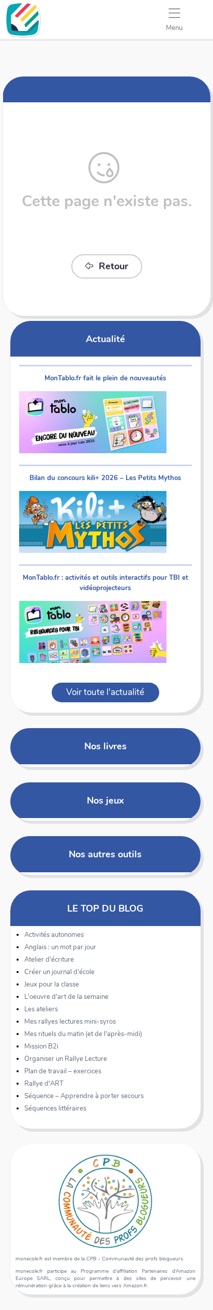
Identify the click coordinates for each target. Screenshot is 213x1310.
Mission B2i (41, 1046)
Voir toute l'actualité (105, 692)
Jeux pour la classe (51, 984)
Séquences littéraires (55, 1108)
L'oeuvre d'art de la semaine (66, 996)
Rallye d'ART (44, 1083)
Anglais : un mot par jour (60, 947)
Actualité (105, 338)
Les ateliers (41, 1009)
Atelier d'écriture (49, 959)
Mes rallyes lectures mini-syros (70, 1021)
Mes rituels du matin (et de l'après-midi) (83, 1034)
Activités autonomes (54, 934)
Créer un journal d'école (59, 972)
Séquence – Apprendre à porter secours (84, 1096)
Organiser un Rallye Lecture (65, 1059)
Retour (113, 266)
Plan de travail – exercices (62, 1071)
